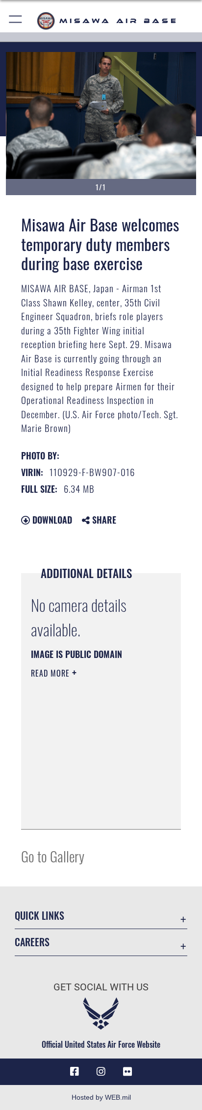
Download (51, 519)
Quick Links (39, 915)
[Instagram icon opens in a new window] (101, 1071)
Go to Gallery (52, 855)
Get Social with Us (101, 987)
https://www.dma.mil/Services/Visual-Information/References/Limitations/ (90, 811)
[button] (16, 21)
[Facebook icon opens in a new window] (74, 1071)
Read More (51, 673)
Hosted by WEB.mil (101, 1097)
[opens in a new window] (127, 1071)
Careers (32, 942)
